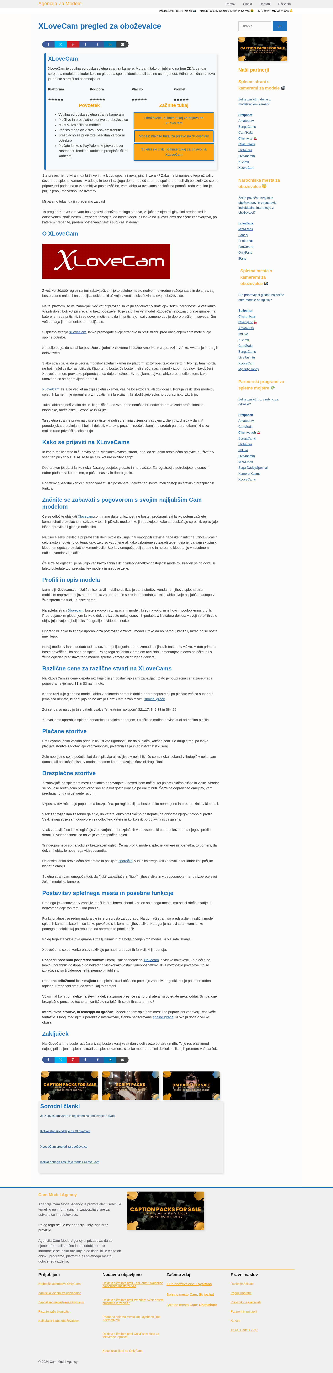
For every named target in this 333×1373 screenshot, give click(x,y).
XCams (243, 162)
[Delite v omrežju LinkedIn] (110, 44)
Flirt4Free (245, 150)
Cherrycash (247, 432)
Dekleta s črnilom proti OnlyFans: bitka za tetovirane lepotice (131, 1335)
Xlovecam (85, 516)
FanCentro (245, 247)
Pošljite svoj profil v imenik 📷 (177, 10)
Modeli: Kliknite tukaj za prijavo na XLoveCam (174, 136)
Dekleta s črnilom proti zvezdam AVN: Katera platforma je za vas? (133, 1301)
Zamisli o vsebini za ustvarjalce (59, 1293)
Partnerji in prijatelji (244, 1311)
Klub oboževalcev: (189, 1284)
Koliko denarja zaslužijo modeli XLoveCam (69, 1162)
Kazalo (235, 1320)
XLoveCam (77, 332)
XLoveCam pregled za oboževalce (63, 1146)
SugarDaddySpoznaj (253, 468)
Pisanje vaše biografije (54, 1311)
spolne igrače (154, 699)
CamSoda (245, 132)
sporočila (125, 861)
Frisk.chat (245, 241)
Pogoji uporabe (241, 1293)
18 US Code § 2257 (244, 1330)
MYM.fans (245, 229)
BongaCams (247, 127)
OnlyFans (245, 252)
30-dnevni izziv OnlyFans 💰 (275, 10)
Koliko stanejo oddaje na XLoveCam (65, 1131)
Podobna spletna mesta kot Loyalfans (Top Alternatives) (132, 1318)
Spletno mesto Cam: (190, 1294)
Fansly (243, 235)
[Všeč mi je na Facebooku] (85, 44)
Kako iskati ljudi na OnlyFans (122, 1350)
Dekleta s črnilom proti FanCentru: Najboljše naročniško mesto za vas (133, 1284)
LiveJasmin (246, 156)
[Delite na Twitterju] (61, 44)
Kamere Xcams (249, 473)
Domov (230, 4)
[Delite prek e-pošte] (122, 44)
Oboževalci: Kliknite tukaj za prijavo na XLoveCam (174, 120)
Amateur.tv (246, 121)
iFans (242, 258)
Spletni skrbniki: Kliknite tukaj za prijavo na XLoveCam (174, 151)
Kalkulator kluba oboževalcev (58, 1320)
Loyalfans (245, 223)
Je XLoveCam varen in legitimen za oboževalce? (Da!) (77, 1115)
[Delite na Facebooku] (48, 44)
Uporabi (265, 4)
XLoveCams (247, 479)
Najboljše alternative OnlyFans (59, 1283)
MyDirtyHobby (248, 369)
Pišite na (284, 4)
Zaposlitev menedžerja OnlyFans (61, 1302)
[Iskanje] (280, 26)
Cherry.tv (245, 138)
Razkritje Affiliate (242, 1283)
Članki (247, 4)
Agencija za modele (60, 3)
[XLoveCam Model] (106, 280)
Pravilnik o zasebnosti (246, 1302)
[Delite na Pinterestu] (73, 44)
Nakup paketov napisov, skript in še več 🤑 (227, 10)
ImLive (243, 334)
